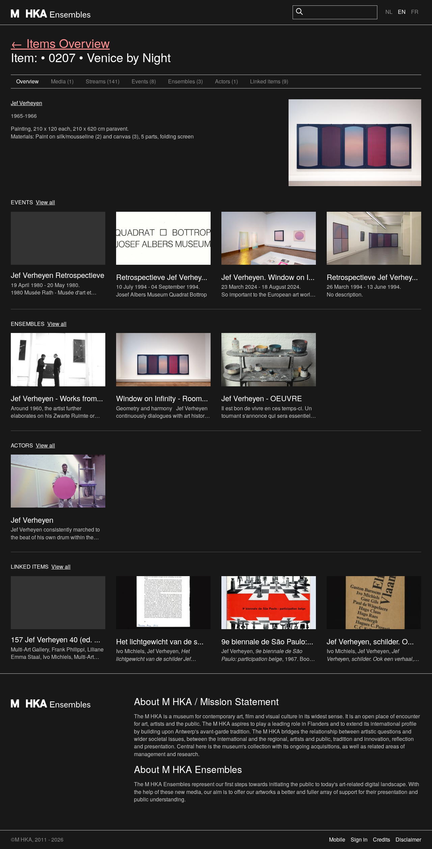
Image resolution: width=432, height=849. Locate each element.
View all (45, 202)
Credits (381, 839)
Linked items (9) (269, 81)
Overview (27, 81)
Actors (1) (226, 81)
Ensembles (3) (185, 81)
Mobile (337, 839)
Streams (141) (102, 81)
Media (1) (62, 81)
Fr (414, 12)
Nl (389, 12)
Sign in (359, 839)
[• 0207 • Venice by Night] (355, 143)
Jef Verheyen (26, 103)
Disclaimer (408, 839)
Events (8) (144, 81)
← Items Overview (60, 42)
